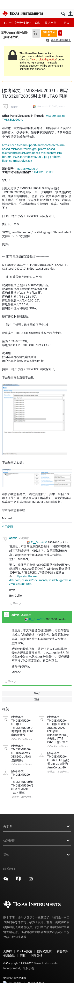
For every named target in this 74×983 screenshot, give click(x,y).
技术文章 (50, 22)
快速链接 (9, 840)
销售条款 (62, 951)
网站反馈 (36, 955)
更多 (66, 22)
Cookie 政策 (24, 951)
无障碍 (7, 951)
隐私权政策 (44, 951)
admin (14, 106)
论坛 (38, 22)
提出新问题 (60, 33)
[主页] (22, 13)
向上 (11, 604)
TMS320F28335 (54, 115)
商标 (23, 955)
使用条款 (9, 955)
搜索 (63, 13)
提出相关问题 (49, 33)
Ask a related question (43, 59)
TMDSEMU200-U (12, 119)
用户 (70, 13)
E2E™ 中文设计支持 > (17, 22)
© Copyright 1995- (18, 963)
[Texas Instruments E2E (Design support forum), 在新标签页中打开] (18, 880)
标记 (37, 693)
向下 (20, 604)
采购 (6, 854)
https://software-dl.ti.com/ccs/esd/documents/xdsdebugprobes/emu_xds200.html (40, 580)
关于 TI (7, 826)
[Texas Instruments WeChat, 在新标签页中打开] (5, 880)
